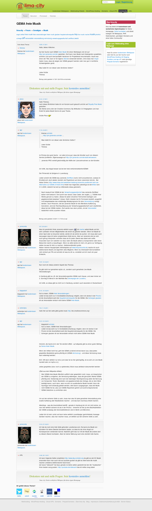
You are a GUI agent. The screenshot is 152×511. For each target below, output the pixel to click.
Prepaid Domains (113, 61)
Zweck (65, 59)
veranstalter (29, 38)
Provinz (98, 296)
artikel (22, 34)
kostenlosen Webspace (24, 134)
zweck (76, 38)
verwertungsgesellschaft (60, 38)
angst (18, 34)
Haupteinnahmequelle (67, 298)
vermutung (48, 38)
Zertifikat (70, 178)
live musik (81, 34)
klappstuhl (23, 290)
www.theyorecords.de (79, 247)
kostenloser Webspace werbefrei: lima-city (38, 6)
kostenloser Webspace (61, 11)
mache (87, 34)
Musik (45, 30)
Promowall (43, 16)
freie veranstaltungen (39, 34)
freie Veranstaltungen (61, 293)
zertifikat (71, 38)
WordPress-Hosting (93, 11)
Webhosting (25, 501)
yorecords (23, 226)
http (75, 34)
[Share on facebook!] (50, 496)
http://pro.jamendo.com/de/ (48, 54)
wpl (21, 130)
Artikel (94, 184)
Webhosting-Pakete (77, 11)
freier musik (50, 34)
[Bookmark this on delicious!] (57, 496)
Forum (25, 16)
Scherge (91, 298)
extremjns (23, 308)
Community (123, 11)
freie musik (28, 34)
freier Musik (62, 52)
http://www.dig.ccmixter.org (74, 458)
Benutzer (33, 16)
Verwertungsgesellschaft (73, 192)
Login (118, 2)
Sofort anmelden (120, 31)
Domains (105, 11)
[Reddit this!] (43, 496)
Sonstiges (37, 30)
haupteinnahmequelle (67, 34)
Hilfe (130, 11)
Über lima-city (80, 501)
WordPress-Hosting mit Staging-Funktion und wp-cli (118, 58)
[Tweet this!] (20, 496)
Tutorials (53, 16)
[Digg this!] (28, 496)
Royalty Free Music (95, 104)
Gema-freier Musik (47, 346)
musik (92, 34)
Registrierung (127, 2)
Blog (87, 501)
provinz (97, 34)
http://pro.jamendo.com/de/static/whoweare (81, 157)
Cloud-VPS (113, 11)
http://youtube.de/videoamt (67, 467)
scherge (19, 38)
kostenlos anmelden (79, 88)
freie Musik (75, 300)
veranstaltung (39, 38)
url (23, 38)
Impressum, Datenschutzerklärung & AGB (105, 501)
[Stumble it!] (35, 496)
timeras (22, 48)
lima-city (19, 30)
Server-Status (126, 501)
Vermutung (76, 353)
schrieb (49, 133)
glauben (57, 34)
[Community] (20, 15)
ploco (21, 99)
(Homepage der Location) (77, 278)
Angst (96, 59)
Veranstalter (92, 208)
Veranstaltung (89, 201)
